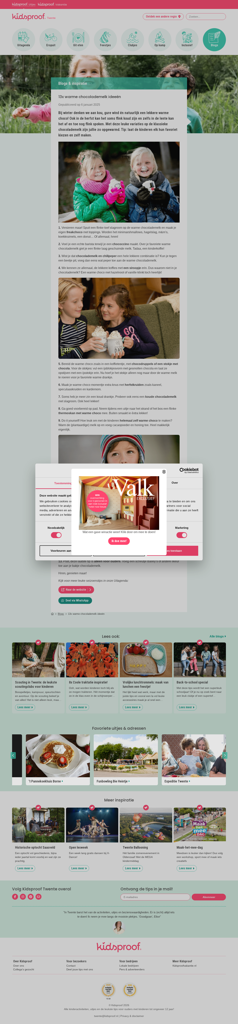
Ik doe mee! (119, 541)
